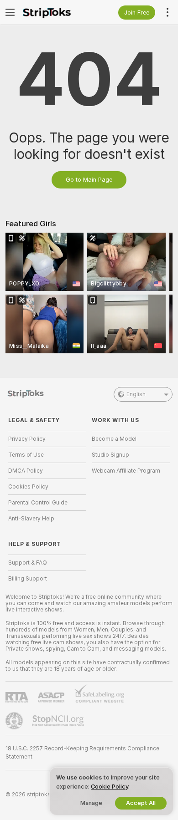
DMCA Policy (25, 471)
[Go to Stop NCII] (59, 720)
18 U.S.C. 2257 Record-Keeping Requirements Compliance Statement (82, 752)
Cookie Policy (109, 786)
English (136, 394)
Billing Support (27, 579)
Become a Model (114, 439)
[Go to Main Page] (54, 12)
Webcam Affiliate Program (126, 471)
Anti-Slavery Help (31, 518)
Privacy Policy (27, 439)
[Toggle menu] (10, 12)
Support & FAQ (27, 563)
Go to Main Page (89, 179)
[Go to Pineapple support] (15, 720)
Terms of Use (26, 455)
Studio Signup (110, 455)
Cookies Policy (28, 487)
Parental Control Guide (38, 502)
